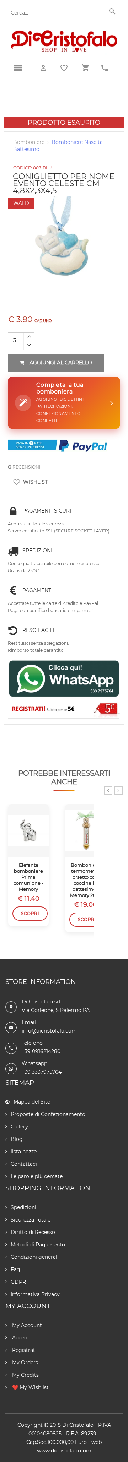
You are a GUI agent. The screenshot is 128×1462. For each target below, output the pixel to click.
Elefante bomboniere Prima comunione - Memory (28, 877)
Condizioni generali (35, 1257)
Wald (21, 203)
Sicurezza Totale (30, 1220)
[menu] (18, 68)
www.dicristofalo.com (64, 1450)
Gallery (19, 1126)
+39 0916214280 (41, 1051)
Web (96, 1442)
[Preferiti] (64, 68)
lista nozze (24, 1151)
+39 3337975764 (42, 1072)
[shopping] (85, 68)
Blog (17, 1139)
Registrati (24, 1350)
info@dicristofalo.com (49, 1031)
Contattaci (24, 1164)
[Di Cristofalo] (64, 33)
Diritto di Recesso (33, 1232)
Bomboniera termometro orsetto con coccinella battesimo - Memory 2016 (85, 880)
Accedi (20, 1337)
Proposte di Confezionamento (48, 1114)
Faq (15, 1269)
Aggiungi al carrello (61, 362)
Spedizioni (23, 1207)
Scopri (30, 913)
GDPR (18, 1282)
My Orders (24, 1362)
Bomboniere (28, 142)
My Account (26, 1325)
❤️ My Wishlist (30, 1387)
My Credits (25, 1375)
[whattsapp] (64, 679)
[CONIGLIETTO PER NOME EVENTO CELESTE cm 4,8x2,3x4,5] (64, 200)
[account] (43, 68)
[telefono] (104, 68)
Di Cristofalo (78, 1425)
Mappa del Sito (32, 1102)
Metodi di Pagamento (38, 1244)
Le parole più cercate (37, 1176)
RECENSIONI (26, 467)
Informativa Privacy (35, 1294)
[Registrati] (64, 709)
